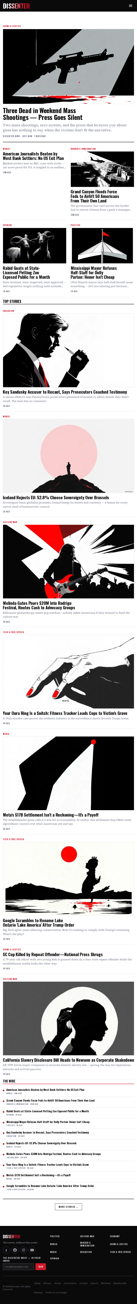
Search (94, 1283)
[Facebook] (15, 1250)
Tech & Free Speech (120, 1251)
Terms (57, 1283)
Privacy (47, 1283)
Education (86, 1251)
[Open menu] (130, 5)
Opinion (54, 1258)
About (37, 1283)
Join (40, 1266)
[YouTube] (32, 1250)
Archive (83, 1283)
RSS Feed (105, 1283)
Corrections (70, 1283)
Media (53, 1251)
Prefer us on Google (56, 1292)
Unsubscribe (120, 1283)
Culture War (87, 1236)
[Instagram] (23, 1250)
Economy (115, 1236)
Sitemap (38, 1292)
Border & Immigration (87, 1244)
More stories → (68, 1206)
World (53, 1244)
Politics (55, 1236)
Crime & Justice (119, 1244)
